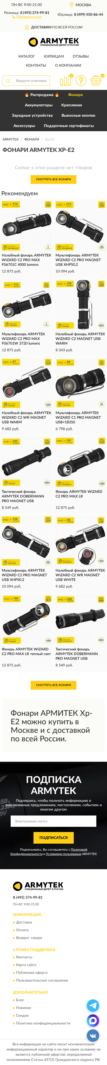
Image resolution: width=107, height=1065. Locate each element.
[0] (96, 80)
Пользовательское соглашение (42, 981)
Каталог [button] (26, 56)
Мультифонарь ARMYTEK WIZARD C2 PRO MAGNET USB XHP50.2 (78, 260)
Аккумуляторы (38, 105)
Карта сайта (26, 965)
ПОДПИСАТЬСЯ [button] (53, 838)
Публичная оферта (32, 973)
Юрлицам (54, 56)
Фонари (75, 95)
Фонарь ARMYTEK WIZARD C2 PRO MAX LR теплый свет (26, 652)
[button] (27, 16)
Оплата (22, 930)
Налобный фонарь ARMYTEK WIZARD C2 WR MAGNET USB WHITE (80, 575)
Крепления (71, 105)
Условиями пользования (63, 854)
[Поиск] (8, 80)
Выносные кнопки (78, 116)
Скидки (22, 1015)
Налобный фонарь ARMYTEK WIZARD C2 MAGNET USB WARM (80, 338)
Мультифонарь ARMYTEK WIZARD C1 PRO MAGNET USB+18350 (78, 417)
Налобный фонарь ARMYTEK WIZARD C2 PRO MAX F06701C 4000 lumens (26, 260)
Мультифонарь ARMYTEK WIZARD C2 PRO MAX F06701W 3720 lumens (23, 338)
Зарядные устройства (32, 116)
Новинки (23, 1008)
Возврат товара (29, 938)
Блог (20, 1000)
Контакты (36, 65)
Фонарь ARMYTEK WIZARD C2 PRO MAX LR (79, 494)
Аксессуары (24, 126)
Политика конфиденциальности (43, 1023)
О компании (68, 65)
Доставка (24, 922)
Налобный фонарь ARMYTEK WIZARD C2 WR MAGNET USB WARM (26, 417)
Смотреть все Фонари (53, 179)
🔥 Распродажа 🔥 (41, 95)
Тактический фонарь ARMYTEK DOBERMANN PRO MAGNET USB (23, 496)
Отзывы (81, 56)
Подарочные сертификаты (69, 126)
